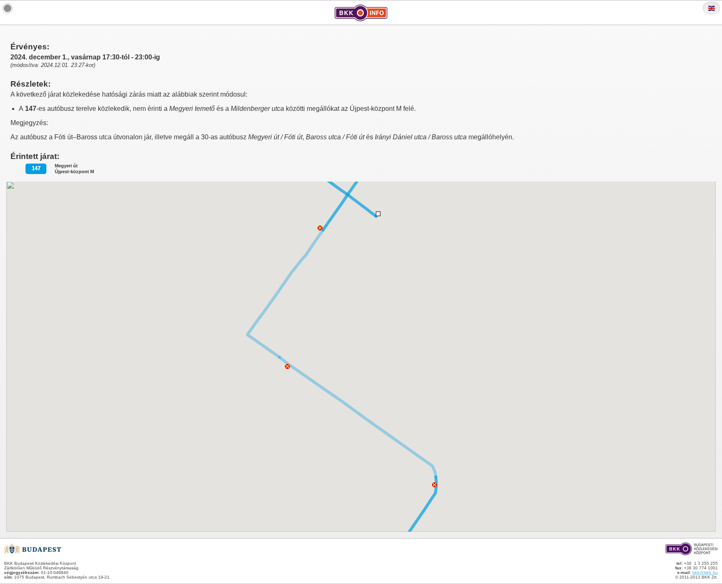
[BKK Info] (7, 8)
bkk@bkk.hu (705, 572)
